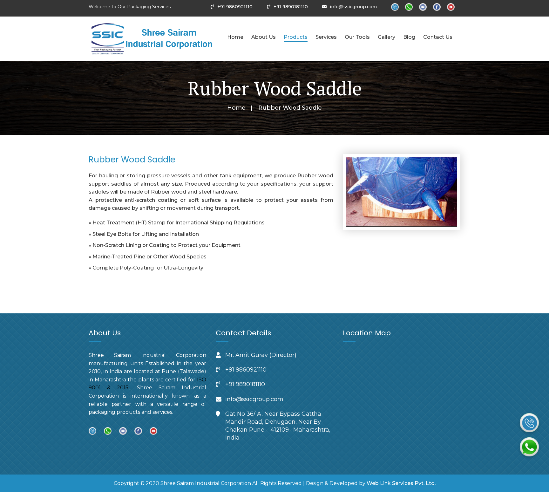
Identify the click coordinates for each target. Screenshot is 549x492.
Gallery (386, 37)
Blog (409, 37)
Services (326, 37)
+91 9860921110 (235, 7)
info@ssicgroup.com (353, 7)
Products (296, 37)
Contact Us (437, 37)
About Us (263, 37)
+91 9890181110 (291, 7)
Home (235, 37)
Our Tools (357, 37)
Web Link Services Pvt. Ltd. (401, 483)
